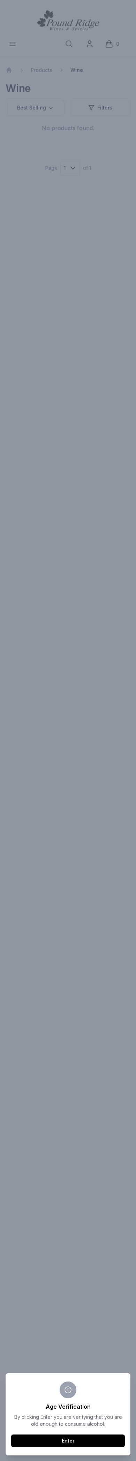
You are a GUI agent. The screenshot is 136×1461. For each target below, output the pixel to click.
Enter (68, 1441)
